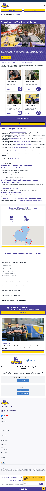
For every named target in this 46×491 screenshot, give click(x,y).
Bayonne (11, 218)
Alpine (11, 215)
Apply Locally (4, 438)
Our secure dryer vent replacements (23, 144)
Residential (3, 421)
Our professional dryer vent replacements (22, 141)
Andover (11, 216)
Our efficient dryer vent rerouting (19, 147)
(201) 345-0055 (7, 406)
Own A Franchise (4, 440)
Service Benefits (4, 449)
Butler (25, 216)
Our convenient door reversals (17, 157)
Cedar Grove (26, 219)
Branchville (26, 215)
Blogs (2, 447)
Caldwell (25, 217)
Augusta (11, 217)
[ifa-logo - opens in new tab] (3, 463)
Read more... (11, 225)
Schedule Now (12, 10)
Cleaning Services (29, 81)
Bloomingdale (12, 222)
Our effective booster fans (18, 150)
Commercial (3, 423)
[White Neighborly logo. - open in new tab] (3, 0)
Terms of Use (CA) (14, 477)
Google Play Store (24, 393)
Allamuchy (12, 212)
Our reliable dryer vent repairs (16, 138)
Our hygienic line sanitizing (19, 153)
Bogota (25, 212)
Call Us (35, 10)
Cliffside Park (26, 220)
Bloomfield (12, 221)
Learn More (9, 89)
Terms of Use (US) (5, 477)
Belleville (11, 219)
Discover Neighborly (22, 380)
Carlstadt (25, 218)
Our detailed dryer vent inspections (19, 135)
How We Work (4, 433)
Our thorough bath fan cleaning (17, 158)
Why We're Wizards (5, 430)
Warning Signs (4, 452)
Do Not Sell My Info (21, 480)
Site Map (3, 457)
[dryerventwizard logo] (23, 402)
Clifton (25, 221)
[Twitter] (4, 416)
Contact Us (3, 435)
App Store (24, 390)
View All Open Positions (22, 351)
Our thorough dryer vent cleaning (18, 132)
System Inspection (11, 81)
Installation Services (30, 105)
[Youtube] (7, 416)
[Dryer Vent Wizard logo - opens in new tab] (16, 360)
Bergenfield (12, 220)
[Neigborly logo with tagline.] (29, 360)
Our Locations (4, 454)
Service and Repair (11, 105)
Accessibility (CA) (13, 480)
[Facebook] (2, 416)
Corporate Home (4, 459)
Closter (25, 222)
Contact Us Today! (23, 312)
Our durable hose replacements (25, 161)
